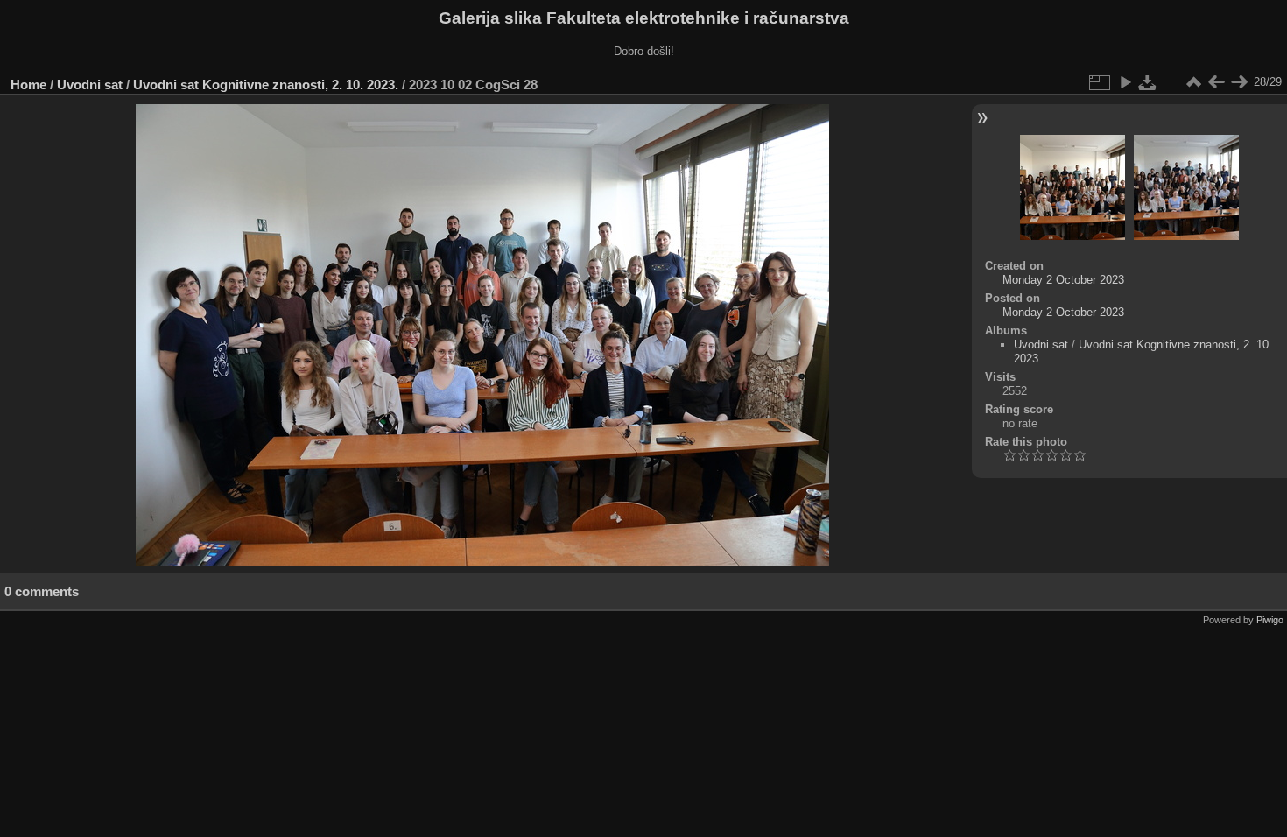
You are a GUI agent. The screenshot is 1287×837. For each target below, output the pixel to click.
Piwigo (1269, 620)
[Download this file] (1147, 82)
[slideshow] (1125, 82)
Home (28, 84)
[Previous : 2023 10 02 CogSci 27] (1216, 82)
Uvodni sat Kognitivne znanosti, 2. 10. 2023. (265, 84)
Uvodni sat (90, 84)
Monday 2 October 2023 (1063, 279)
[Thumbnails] (1193, 82)
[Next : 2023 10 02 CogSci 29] (1238, 82)
